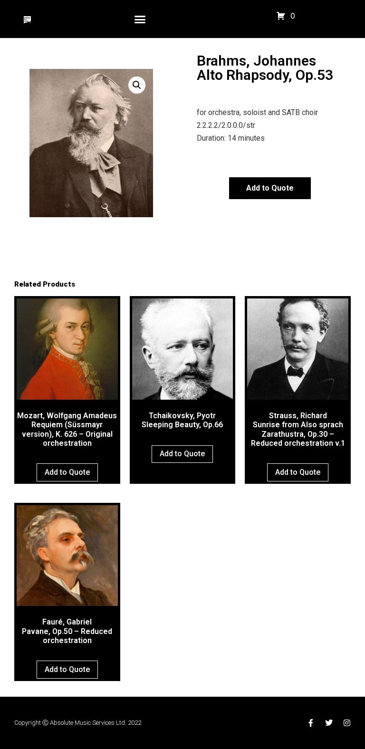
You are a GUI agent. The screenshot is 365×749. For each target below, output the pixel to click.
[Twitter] (329, 723)
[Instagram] (347, 723)
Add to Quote (270, 187)
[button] (140, 19)
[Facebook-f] (311, 723)
